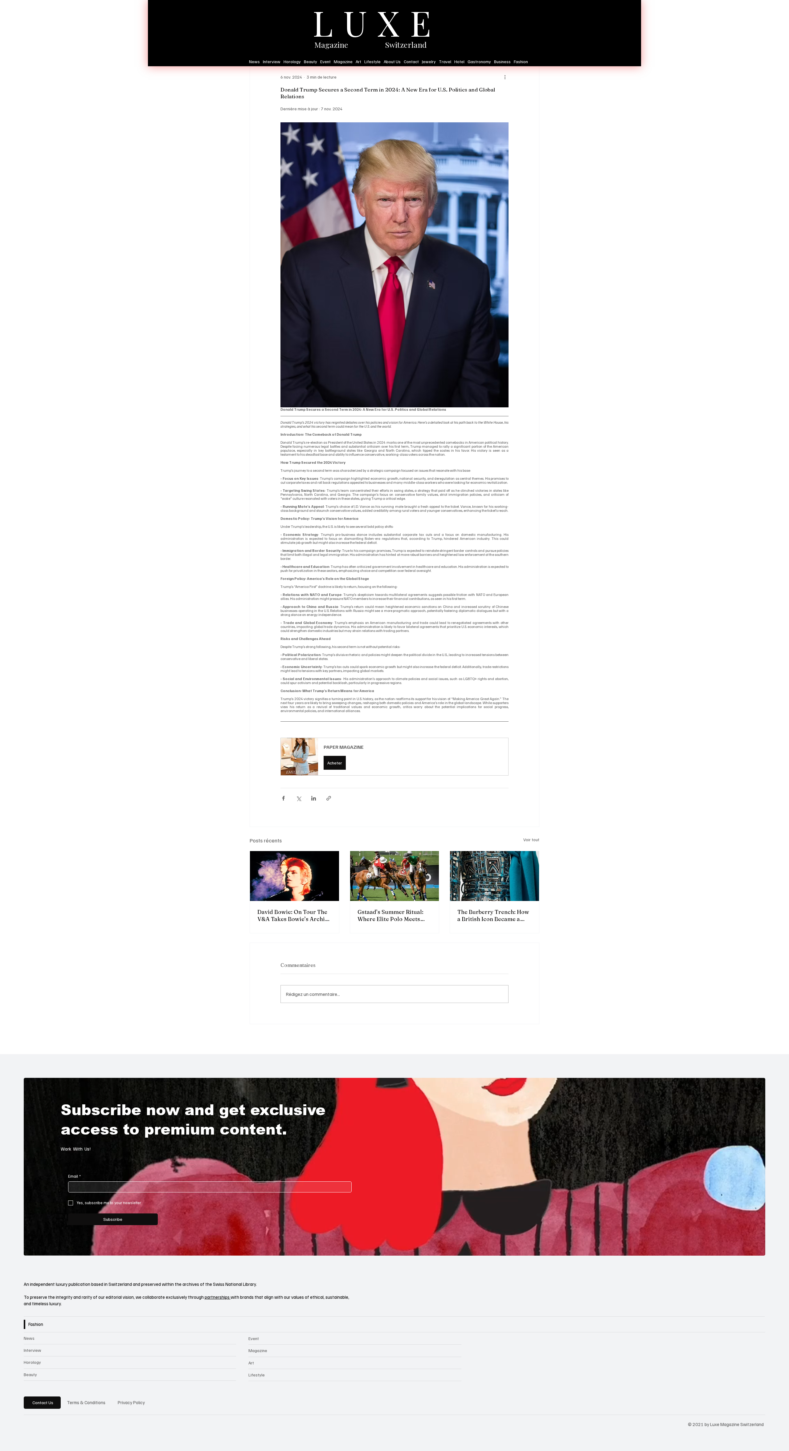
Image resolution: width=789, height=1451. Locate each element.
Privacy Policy (131, 1402)
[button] (394, 757)
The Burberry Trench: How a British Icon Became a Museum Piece (493, 915)
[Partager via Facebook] (283, 798)
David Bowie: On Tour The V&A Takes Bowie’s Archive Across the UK (294, 915)
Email (74, 1176)
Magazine (257, 1350)
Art (251, 1362)
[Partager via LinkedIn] (314, 798)
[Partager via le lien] (329, 798)
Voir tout (531, 839)
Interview (32, 1350)
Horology (32, 1362)
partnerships (218, 1297)
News (29, 1338)
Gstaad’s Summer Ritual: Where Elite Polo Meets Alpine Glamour (390, 915)
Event (253, 1338)
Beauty (30, 1374)
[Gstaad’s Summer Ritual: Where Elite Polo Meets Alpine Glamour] (394, 876)
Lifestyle (256, 1374)
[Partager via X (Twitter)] (298, 798)
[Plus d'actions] (505, 77)
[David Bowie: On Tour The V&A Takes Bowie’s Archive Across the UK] (294, 876)
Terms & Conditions (86, 1402)
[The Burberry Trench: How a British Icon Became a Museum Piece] (494, 876)
